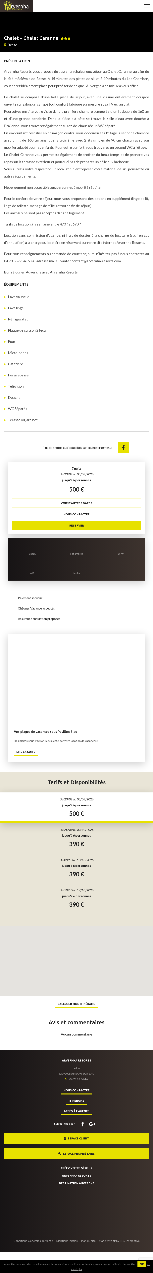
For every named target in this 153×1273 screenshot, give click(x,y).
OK (142, 1264)
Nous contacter (77, 514)
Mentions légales (67, 1240)
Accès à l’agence (76, 1111)
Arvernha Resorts (76, 1175)
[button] (76, 956)
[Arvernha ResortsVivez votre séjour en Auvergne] (16, 6)
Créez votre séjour (76, 1168)
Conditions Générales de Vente (33, 1240)
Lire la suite (25, 751)
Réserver (76, 525)
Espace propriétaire (78, 1153)
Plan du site (88, 1240)
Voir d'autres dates (76, 503)
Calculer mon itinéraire (76, 1004)
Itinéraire (76, 1100)
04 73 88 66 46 (78, 1079)
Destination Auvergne (76, 1183)
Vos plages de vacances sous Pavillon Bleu (76, 678)
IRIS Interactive (130, 1240)
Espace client (78, 1138)
